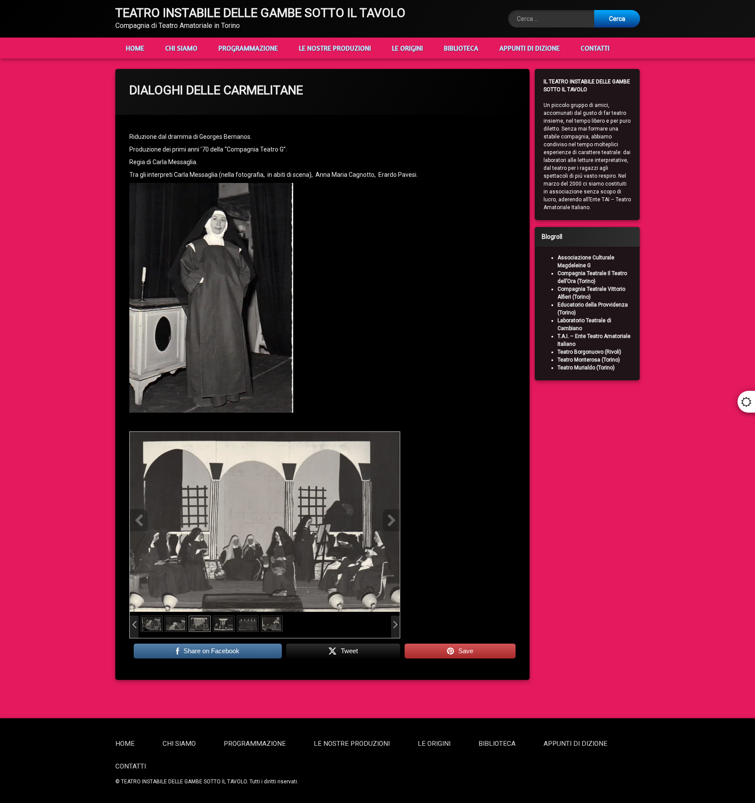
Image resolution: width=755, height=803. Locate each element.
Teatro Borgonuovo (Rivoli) (589, 352)
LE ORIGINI (407, 48)
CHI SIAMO (181, 48)
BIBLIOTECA (461, 48)
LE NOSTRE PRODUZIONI (335, 48)
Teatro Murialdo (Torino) (586, 368)
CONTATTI (595, 48)
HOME (135, 48)
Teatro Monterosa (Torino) (589, 360)
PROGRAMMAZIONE (248, 48)
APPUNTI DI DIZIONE (529, 48)
